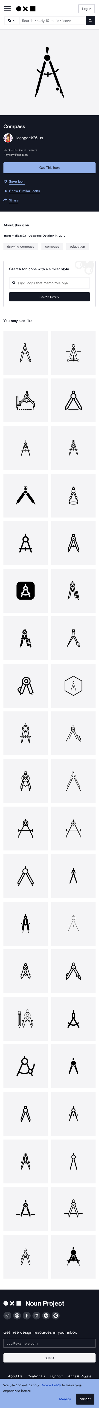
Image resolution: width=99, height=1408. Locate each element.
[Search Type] (11, 20)
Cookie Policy (51, 1385)
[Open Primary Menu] (7, 9)
